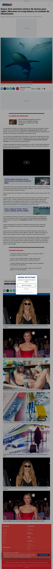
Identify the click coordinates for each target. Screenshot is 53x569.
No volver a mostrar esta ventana (26, 292)
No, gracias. (26, 288)
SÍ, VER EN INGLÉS (26, 285)
